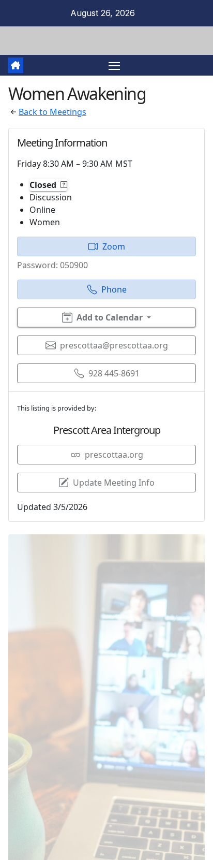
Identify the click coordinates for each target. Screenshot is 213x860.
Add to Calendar (110, 317)
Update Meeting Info (114, 482)
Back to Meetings (52, 112)
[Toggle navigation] (114, 65)
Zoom (113, 246)
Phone (114, 289)
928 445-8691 (114, 373)
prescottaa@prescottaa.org (114, 345)
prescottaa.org (114, 454)
